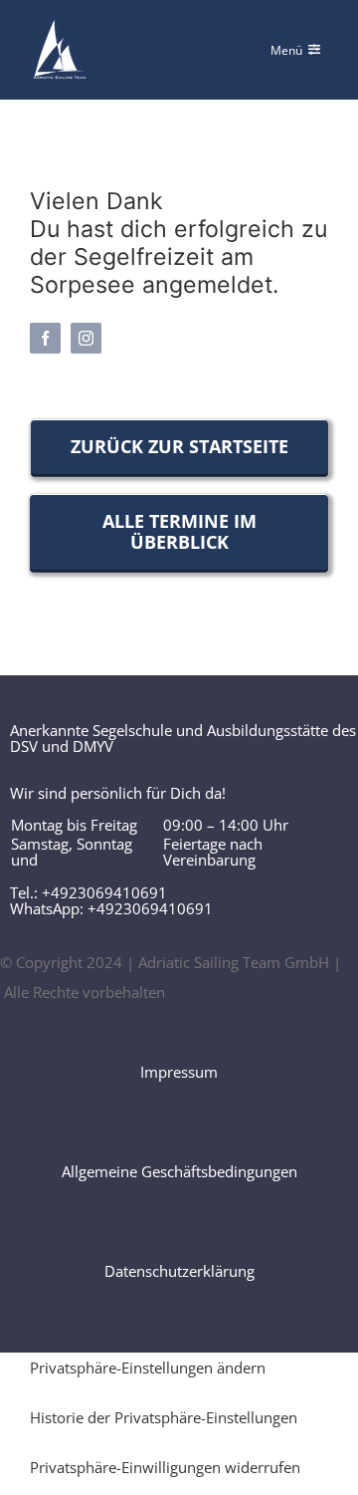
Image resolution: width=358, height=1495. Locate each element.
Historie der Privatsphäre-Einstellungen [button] (163, 1417)
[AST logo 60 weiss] (60, 27)
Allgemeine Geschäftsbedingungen (179, 1171)
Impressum (179, 1072)
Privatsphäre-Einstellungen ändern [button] (148, 1367)
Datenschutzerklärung (179, 1271)
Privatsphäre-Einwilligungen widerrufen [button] (165, 1467)
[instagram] (86, 338)
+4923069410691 (104, 892)
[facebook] (45, 338)
